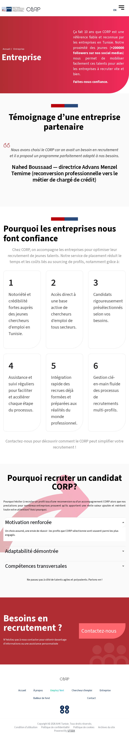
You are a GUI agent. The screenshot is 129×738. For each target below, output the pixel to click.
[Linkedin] (67, 712)
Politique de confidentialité (55, 727)
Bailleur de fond (41, 698)
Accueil (22, 690)
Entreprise (105, 690)
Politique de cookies (83, 727)
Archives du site (106, 727)
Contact (91, 698)
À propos (38, 690)
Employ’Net (57, 690)
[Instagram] (67, 707)
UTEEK (71, 731)
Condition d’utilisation (25, 727)
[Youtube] (62, 712)
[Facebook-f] (62, 707)
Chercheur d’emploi (82, 690)
